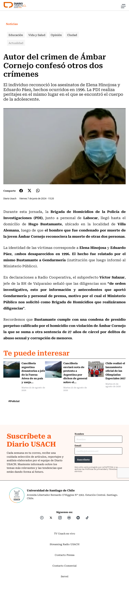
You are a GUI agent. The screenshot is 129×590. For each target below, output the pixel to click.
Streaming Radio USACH (64, 544)
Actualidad (16, 43)
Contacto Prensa (64, 555)
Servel (64, 576)
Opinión (56, 35)
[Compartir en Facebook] (21, 191)
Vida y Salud (36, 35)
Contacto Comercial (64, 565)
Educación (16, 35)
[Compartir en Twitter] (29, 190)
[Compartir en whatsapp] (38, 190)
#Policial (13, 401)
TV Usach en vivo (64, 533)
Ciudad (72, 35)
